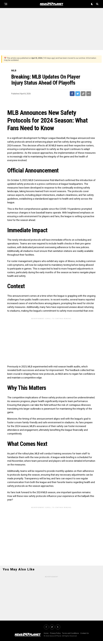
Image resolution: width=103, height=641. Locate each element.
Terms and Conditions (70, 633)
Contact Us (84, 633)
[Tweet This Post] (77, 93)
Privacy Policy (55, 633)
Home (46, 633)
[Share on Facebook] (72, 93)
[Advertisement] (51, 28)
